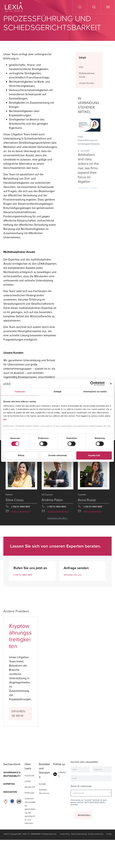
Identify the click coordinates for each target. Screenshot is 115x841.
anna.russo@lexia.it (92, 511)
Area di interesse (81, 786)
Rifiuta (21, 455)
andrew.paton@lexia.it (58, 511)
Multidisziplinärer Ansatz (87, 75)
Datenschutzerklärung (79, 834)
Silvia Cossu (15, 499)
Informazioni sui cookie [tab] (95, 391)
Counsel (82, 494)
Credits (109, 834)
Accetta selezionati (57, 455)
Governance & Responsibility (11, 774)
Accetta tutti (94, 455)
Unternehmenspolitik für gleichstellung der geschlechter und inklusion (30, 811)
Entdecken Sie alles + (89, 187)
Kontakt (42, 784)
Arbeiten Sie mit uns (44, 791)
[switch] (43, 444)
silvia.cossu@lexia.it (20, 511)
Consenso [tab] (20, 391)
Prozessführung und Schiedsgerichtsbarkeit (88, 142)
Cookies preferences (96, 834)
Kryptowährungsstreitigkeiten (20, 636)
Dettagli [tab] (57, 391)
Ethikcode (29, 792)
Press (80, 136)
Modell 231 (30, 787)
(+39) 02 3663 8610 (22, 574)
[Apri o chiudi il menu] (108, 7)
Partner (9, 494)
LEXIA (27, 781)
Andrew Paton (52, 499)
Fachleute (29, 775)
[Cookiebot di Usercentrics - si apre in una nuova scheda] (92, 383)
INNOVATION (10, 792)
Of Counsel (47, 494)
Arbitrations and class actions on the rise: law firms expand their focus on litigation (88, 168)
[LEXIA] (15, 7)
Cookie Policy (65, 834)
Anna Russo (87, 499)
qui (5, 419)
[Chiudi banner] (111, 383)
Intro (81, 67)
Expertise (9, 784)
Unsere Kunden (86, 83)
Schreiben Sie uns (72, 574)
